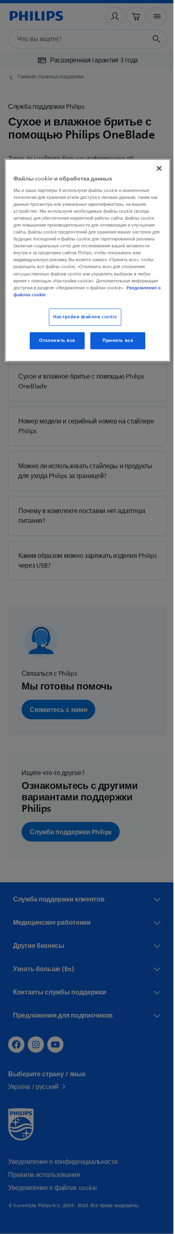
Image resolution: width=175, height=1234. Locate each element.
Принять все (115, 340)
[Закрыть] (153, 168)
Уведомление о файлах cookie (83, 295)
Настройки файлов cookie (82, 317)
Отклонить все (54, 340)
